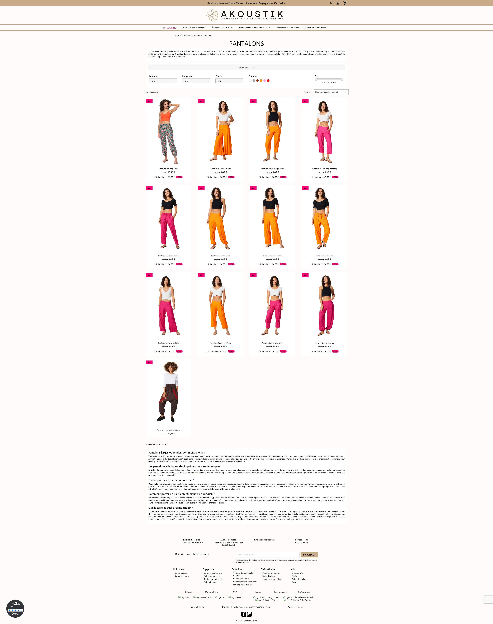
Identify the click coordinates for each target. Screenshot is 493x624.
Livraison (188, 592)
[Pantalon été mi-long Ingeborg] (324, 131)
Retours (258, 592)
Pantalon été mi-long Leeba (272, 343)
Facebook (243, 614)
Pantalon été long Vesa (324, 256)
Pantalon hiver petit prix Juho (168, 430)
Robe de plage (268, 576)
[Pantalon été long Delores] (220, 131)
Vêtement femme (241, 578)
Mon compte (297, 572)
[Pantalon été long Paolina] (272, 218)
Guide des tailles (299, 579)
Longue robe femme (213, 572)
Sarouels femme (182, 576)
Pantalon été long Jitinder (325, 343)
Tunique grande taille (213, 579)
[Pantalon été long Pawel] (168, 131)
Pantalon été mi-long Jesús (220, 343)
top (196, 472)
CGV (235, 592)
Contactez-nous (304, 592)
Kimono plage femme (242, 584)
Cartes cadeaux (181, 572)
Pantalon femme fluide (272, 579)
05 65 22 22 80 (297, 607)
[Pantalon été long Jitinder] (324, 306)
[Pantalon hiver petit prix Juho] (168, 393)
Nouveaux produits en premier (331, 92)
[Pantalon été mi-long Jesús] (220, 306)
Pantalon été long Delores (220, 168)
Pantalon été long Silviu (220, 256)
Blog (294, 582)
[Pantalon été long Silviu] (220, 218)
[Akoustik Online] (244, 15)
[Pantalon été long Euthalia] (168, 306)
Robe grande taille (212, 576)
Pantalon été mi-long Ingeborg (324, 168)
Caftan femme (210, 582)
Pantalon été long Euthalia (168, 343)
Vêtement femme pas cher (245, 581)
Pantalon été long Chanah (168, 256)
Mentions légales (212, 592)
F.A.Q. (294, 576)
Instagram (249, 614)
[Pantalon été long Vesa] (324, 218)
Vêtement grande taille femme (243, 574)
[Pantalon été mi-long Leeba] (272, 306)
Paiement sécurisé (281, 592)
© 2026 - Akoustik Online (246, 620)
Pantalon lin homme (271, 572)
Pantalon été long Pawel (168, 168)
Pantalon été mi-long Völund (272, 168)
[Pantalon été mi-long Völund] (272, 131)
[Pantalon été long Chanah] (168, 218)
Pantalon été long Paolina (273, 256)
